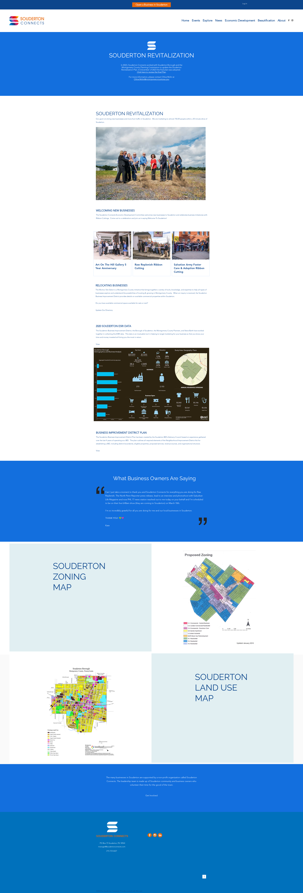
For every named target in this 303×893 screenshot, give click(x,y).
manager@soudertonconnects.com (111, 846)
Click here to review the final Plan (151, 72)
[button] (207, 20)
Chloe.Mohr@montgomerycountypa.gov (151, 79)
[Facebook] (289, 20)
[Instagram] (292, 20)
